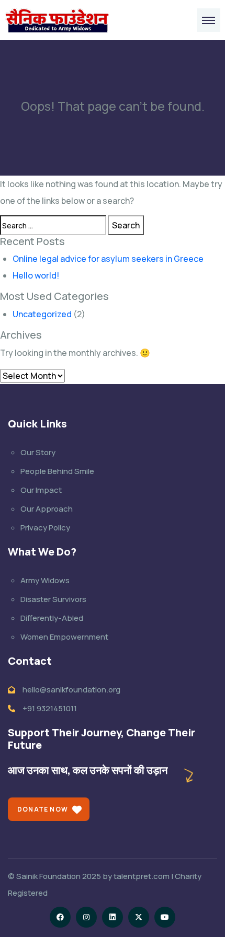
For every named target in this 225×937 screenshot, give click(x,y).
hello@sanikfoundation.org (71, 689)
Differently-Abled (51, 617)
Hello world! (36, 275)
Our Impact (41, 489)
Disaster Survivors (53, 599)
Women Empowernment (64, 636)
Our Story (37, 452)
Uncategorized (42, 314)
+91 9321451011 (49, 708)
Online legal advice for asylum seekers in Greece (108, 258)
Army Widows (45, 580)
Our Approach (46, 508)
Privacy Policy (45, 527)
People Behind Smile (57, 471)
